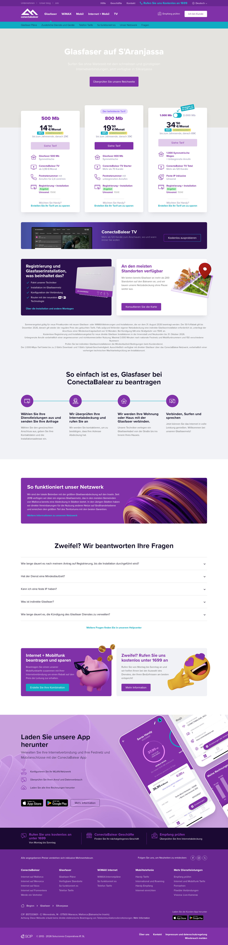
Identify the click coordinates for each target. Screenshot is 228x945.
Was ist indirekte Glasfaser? (37, 601)
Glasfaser (50, 14)
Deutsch (200, 3)
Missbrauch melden (196, 938)
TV (116, 14)
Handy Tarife (142, 876)
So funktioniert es (106, 25)
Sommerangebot (54, 133)
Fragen (145, 25)
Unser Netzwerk (128, 25)
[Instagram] (199, 858)
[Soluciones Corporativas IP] (27, 936)
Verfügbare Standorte (70, 881)
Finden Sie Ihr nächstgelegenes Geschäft (116, 836)
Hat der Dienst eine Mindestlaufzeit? (43, 576)
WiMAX (67, 14)
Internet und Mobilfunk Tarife (189, 881)
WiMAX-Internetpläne (109, 876)
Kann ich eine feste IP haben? (39, 589)
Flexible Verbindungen (186, 890)
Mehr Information (136, 687)
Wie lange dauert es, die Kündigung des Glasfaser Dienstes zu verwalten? (65, 614)
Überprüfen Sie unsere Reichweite (114, 81)
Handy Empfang (144, 885)
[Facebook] (193, 858)
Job (57, 3)
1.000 (166, 115)
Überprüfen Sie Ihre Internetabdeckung (181, 836)
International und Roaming (150, 881)
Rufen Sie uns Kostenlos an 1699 (165, 3)
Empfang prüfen (171, 13)
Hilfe (103, 3)
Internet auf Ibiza (30, 885)
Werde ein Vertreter (31, 895)
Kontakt (131, 3)
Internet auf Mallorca (32, 876)
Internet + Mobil (98, 14)
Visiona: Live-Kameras (186, 895)
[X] (204, 858)
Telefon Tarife (86, 25)
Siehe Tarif (50, 146)
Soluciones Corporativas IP (66, 936)
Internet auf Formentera (34, 890)
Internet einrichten (146, 890)
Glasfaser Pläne (29, 25)
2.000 (189, 115)
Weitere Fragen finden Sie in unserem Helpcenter (114, 627)
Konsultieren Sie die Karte (141, 306)
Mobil (80, 14)
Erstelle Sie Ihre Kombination (47, 687)
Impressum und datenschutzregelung (186, 934)
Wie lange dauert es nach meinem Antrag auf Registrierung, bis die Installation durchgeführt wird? (80, 563)
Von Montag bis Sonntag (50, 838)
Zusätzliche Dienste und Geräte (58, 25)
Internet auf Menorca (32, 881)
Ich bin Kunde (195, 13)
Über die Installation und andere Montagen (50, 308)
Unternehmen (28, 3)
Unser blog (45, 3)
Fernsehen (180, 885)
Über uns (144, 934)
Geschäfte (116, 3)
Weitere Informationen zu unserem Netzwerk (52, 515)
